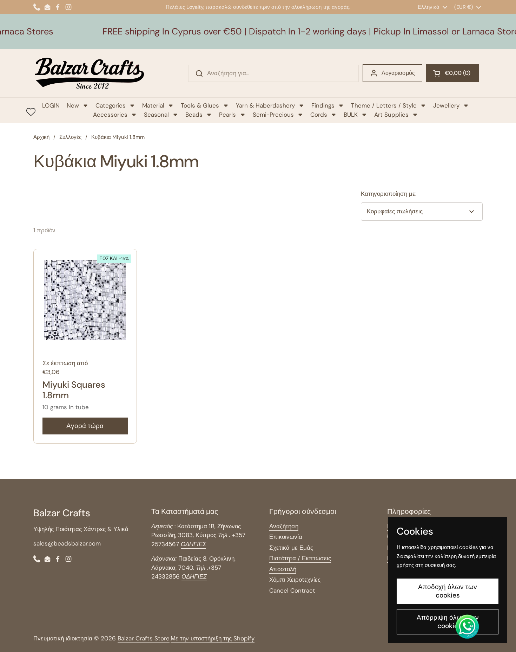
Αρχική (41, 137)
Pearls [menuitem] (227, 114)
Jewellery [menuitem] (446, 105)
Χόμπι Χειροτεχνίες (294, 579)
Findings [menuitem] (323, 105)
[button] (452, 73)
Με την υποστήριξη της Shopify (212, 638)
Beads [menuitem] (194, 114)
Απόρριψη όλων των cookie (448, 621)
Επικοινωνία (285, 537)
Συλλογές (70, 137)
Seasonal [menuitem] (156, 114)
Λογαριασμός (398, 73)
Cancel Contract (292, 590)
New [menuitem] (73, 105)
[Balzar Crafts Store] (89, 73)
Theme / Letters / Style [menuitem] (384, 105)
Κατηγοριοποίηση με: (388, 194)
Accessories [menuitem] (110, 114)
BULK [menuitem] (351, 114)
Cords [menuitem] (318, 114)
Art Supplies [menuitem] (391, 114)
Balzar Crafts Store (144, 638)
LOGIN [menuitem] (51, 105)
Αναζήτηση (283, 526)
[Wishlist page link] (30, 111)
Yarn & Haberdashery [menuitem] (265, 105)
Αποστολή (282, 569)
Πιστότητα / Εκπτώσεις (300, 558)
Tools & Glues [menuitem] (200, 105)
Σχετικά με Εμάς (291, 547)
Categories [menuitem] (110, 105)
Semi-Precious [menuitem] (273, 114)
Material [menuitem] (153, 105)
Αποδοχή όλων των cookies (447, 591)
